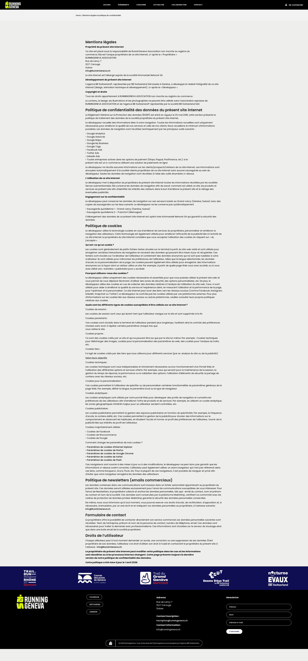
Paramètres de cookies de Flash (104, 459)
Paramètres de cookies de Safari (104, 456)
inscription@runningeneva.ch (172, 620)
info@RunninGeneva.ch (97, 70)
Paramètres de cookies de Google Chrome (110, 453)
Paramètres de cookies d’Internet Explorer (109, 446)
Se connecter (296, 4)
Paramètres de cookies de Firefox (105, 450)
